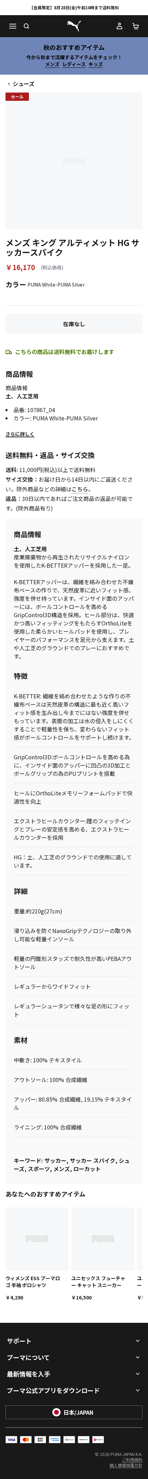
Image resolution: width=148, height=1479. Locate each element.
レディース (74, 64)
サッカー (55, 1160)
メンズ (52, 64)
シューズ (23, 83)
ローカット (87, 1169)
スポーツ (39, 1169)
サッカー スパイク (92, 1160)
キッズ (95, 64)
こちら (80, 489)
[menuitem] (132, 1459)
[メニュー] (12, 26)
